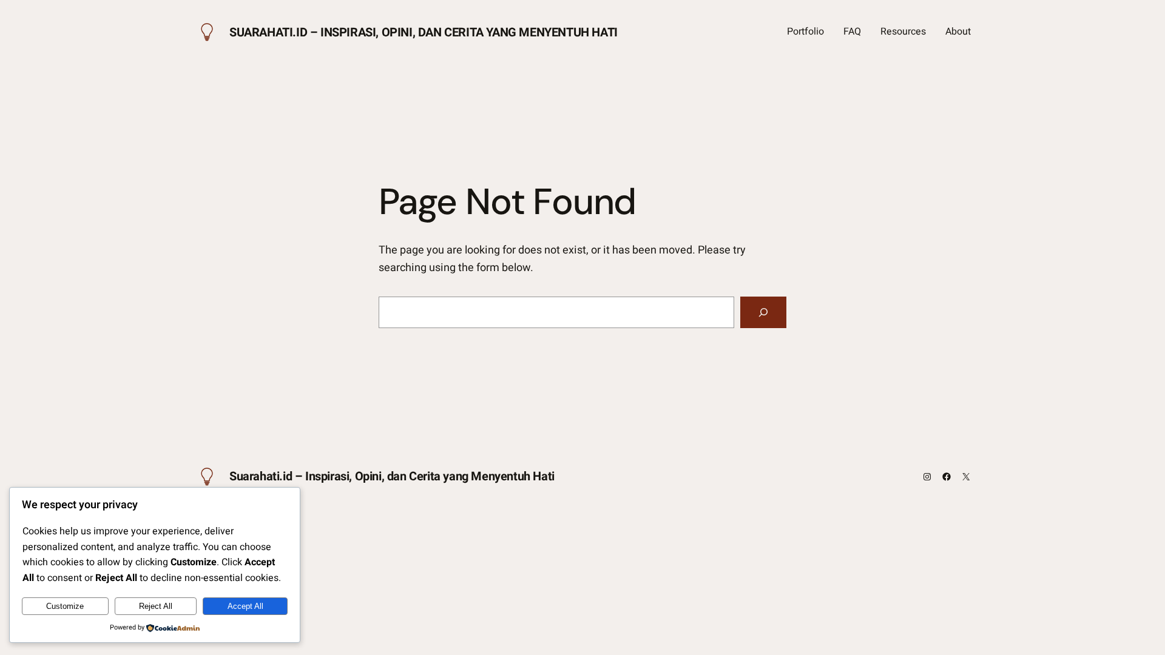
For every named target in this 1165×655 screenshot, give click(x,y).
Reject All (155, 606)
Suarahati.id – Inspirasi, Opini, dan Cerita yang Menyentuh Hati (423, 32)
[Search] (763, 312)
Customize (65, 606)
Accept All (245, 606)
